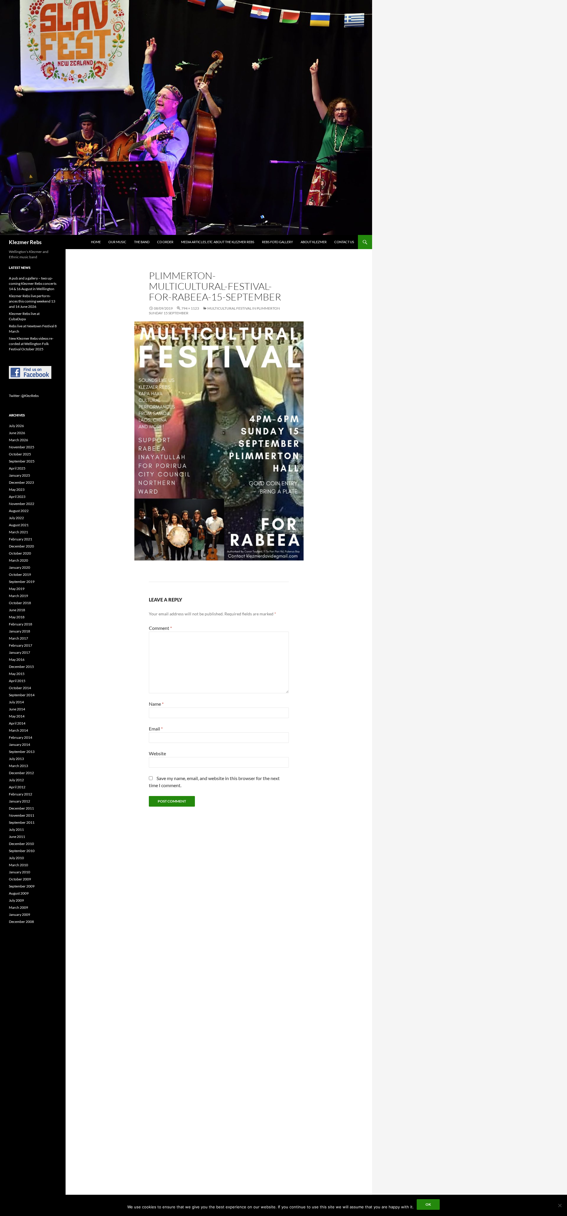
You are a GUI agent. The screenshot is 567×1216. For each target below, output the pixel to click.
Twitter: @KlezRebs (24, 395)
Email (156, 728)
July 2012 (16, 780)
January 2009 (19, 914)
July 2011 (16, 829)
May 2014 (17, 716)
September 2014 (22, 695)
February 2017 (20, 645)
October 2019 (20, 574)
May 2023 (17, 489)
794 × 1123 (190, 308)
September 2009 (22, 886)
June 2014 (17, 709)
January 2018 (19, 631)
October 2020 (20, 553)
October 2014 (20, 688)
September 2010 (22, 851)
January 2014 (19, 744)
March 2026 (18, 440)
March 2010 (18, 865)
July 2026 (16, 426)
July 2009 (16, 900)
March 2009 (18, 907)
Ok (428, 1204)
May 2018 (17, 617)
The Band (141, 242)
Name (156, 704)
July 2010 (16, 858)
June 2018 (17, 610)
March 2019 (18, 596)
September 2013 (22, 751)
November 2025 (21, 447)
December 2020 (21, 546)
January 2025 (19, 475)
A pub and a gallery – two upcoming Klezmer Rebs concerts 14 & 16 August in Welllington (32, 283)
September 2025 (22, 461)
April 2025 (17, 468)
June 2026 (17, 433)
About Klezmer (314, 242)
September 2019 (22, 581)
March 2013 (18, 766)
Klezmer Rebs (25, 242)
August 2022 (19, 511)
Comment (160, 628)
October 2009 (20, 879)
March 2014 (18, 730)
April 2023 (17, 496)
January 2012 (19, 801)
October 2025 (20, 454)
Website (157, 753)
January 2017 (19, 652)
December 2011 (21, 808)
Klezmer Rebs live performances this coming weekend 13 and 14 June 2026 (32, 301)
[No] (560, 1205)
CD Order (165, 242)
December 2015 (21, 666)
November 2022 (21, 503)
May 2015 (17, 673)
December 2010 (21, 843)
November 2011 (21, 815)
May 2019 (17, 588)
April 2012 (17, 787)
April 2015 (17, 681)
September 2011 (22, 822)
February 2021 (20, 539)
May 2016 (17, 659)
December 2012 (21, 773)
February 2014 (20, 737)
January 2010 (19, 872)
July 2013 (16, 758)
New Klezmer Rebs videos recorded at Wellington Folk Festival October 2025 (31, 343)
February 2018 (20, 624)
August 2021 (19, 525)
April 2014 (17, 723)
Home (96, 242)
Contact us (344, 242)
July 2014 (16, 702)
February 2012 (20, 794)
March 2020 (18, 560)
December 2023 (21, 482)
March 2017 (18, 638)
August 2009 (19, 893)
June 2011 (17, 836)
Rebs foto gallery (277, 242)
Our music (117, 242)
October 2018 (20, 603)
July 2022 (16, 518)
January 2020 (19, 567)
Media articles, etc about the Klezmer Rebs (217, 242)
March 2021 (18, 532)
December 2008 (21, 921)
